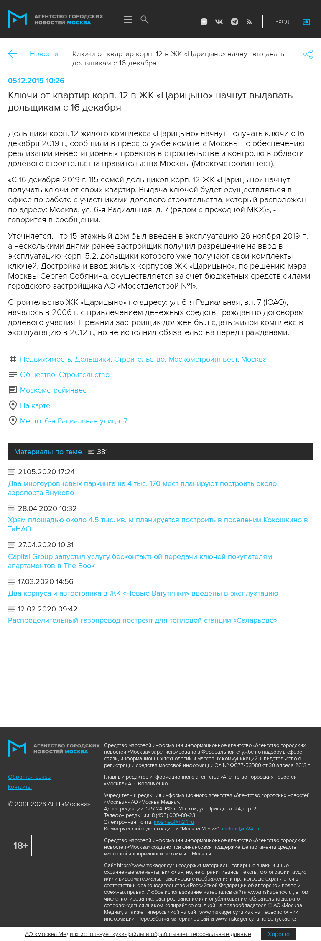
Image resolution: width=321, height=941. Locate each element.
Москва (254, 359)
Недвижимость (45, 359)
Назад (15, 54)
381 (101, 451)
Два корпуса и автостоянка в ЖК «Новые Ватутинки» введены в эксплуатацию (143, 593)
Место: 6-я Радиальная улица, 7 (73, 420)
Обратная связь (29, 776)
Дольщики (92, 359)
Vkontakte (219, 21)
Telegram (234, 21)
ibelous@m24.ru (240, 828)
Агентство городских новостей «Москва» (55, 19)
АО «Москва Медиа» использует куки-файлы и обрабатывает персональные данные (138, 934)
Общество (37, 374)
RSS (249, 21)
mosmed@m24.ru (174, 822)
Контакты (20, 786)
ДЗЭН (204, 21)
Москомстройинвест (202, 359)
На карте (35, 405)
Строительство (139, 359)
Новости (44, 53)
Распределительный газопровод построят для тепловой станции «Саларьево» (142, 620)
